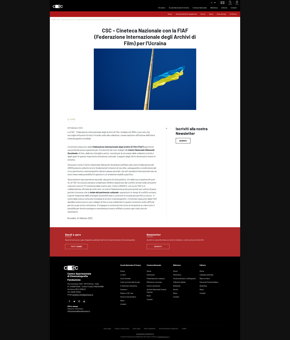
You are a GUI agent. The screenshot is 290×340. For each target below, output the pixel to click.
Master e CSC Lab (126, 293)
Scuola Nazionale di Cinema (179, 8)
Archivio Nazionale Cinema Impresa (156, 290)
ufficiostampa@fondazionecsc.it (78, 311)
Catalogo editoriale (206, 275)
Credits (184, 328)
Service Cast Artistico (128, 297)
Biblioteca (214, 8)
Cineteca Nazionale (200, 8)
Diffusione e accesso (154, 282)
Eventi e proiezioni (153, 286)
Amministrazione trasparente (186, 14)
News (211, 14)
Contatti (234, 8)
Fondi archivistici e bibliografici (184, 278)
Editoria (224, 8)
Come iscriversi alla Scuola (130, 282)
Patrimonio (151, 275)
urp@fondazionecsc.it (164, 337)
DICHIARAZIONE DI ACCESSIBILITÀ (145, 334)
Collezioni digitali (179, 282)
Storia (122, 271)
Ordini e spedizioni (149, 328)
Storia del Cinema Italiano (209, 282)
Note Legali (136, 328)
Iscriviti (183, 141)
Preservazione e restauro (156, 278)
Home (170, 14)
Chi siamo (161, 8)
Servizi (203, 14)
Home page (107, 328)
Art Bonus (233, 14)
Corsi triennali (125, 278)
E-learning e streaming (128, 286)
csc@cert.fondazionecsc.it (82, 295)
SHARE (72, 119)
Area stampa (221, 14)
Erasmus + (124, 289)
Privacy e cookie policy (122, 328)
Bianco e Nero (205, 278)
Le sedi (123, 275)
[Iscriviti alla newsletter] (222, 2)
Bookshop (176, 286)
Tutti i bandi (76, 246)
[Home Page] (58, 6)
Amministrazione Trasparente (168, 328)
